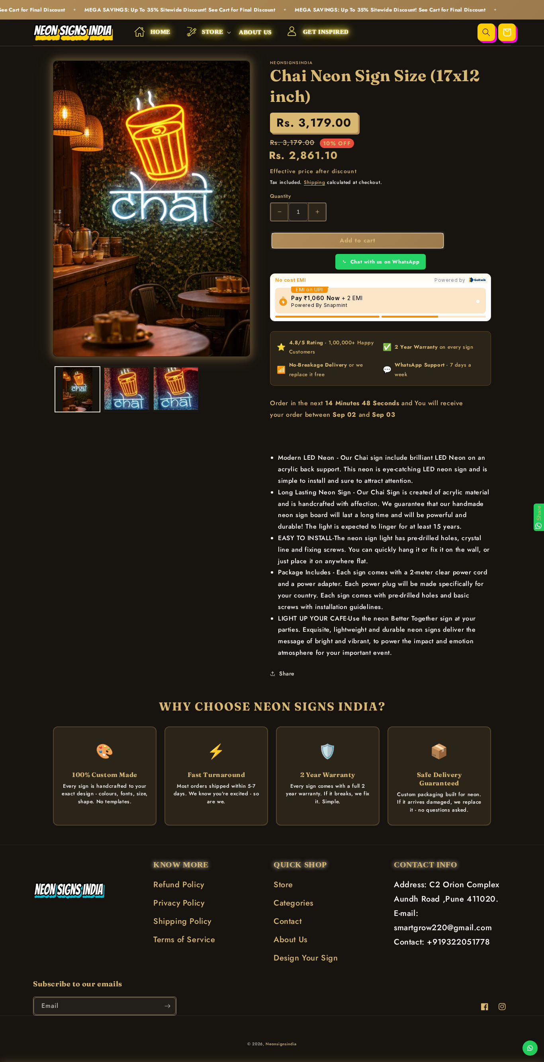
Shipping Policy (182, 921)
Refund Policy (178, 884)
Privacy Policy (178, 903)
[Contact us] (530, 1048)
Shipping (314, 182)
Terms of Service (184, 939)
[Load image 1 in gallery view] (77, 389)
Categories (293, 903)
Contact (287, 921)
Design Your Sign (306, 958)
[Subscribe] (167, 1006)
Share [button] (287, 673)
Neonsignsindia (281, 1044)
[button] (204, 32)
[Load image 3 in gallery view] (175, 389)
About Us (290, 939)
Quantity (280, 196)
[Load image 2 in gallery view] (126, 389)
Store (283, 884)
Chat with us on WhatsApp (384, 262)
